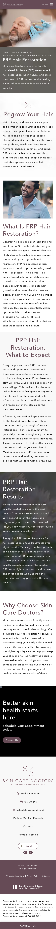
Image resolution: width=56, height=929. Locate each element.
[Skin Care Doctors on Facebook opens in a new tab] (31, 852)
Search (29, 846)
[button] (51, 4)
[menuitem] (25, 852)
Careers (28, 826)
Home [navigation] (5, 52)
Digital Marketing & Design (31, 887)
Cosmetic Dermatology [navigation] (21, 52)
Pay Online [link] (30, 802)
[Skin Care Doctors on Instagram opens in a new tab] (25, 852)
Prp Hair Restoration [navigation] (41, 55)
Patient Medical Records (28, 818)
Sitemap (46, 876)
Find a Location (30, 793)
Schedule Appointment (30, 810)
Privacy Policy (33, 876)
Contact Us (12, 740)
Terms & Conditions (15, 876)
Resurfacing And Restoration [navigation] (16, 55)
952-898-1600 (34, 916)
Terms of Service (28, 834)
